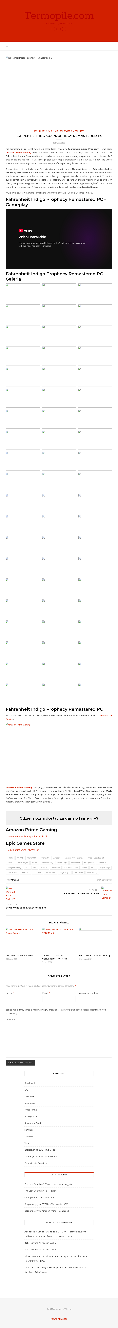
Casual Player (22, 863)
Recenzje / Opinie (48, 131)
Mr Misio (15, 879)
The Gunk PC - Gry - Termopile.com (45, 1267)
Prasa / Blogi (30, 1109)
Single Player (65, 872)
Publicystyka (30, 1116)
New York (56, 867)
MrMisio (44, 867)
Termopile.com (59, 16)
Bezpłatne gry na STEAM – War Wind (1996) (46, 1204)
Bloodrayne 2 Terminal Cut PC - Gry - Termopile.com (55, 1256)
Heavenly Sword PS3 (34, 1260)
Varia (26, 1143)
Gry (36, 131)
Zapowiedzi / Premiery (72, 131)
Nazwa (10, 993)
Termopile (78, 872)
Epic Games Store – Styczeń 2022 (24, 849)
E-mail (46, 993)
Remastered (13, 872)
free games (89, 863)
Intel (27, 867)
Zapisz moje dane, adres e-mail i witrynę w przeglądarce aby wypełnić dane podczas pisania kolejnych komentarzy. (56, 1011)
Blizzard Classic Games (20, 956)
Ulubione (28, 1136)
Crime (34, 863)
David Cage (62, 863)
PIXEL (93, 867)
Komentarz (11, 1019)
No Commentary (71, 867)
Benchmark (29, 1082)
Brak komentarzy (104, 879)
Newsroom (30, 1103)
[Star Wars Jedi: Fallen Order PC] (11, 894)
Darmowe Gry (47, 863)
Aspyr (10, 863)
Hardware (29, 1096)
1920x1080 (31, 858)
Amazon (56, 858)
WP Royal (67, 1309)
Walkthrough (92, 872)
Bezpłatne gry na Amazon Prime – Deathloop (46, 1210)
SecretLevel (50, 872)
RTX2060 (25, 872)
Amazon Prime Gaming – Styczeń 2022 (27, 836)
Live (35, 867)
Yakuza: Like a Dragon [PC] (94, 956)
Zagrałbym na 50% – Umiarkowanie (41, 1156)
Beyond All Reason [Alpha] (43, 1242)
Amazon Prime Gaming (18, 152)
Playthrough (105, 867)
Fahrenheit (75, 863)
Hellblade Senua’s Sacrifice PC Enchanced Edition (48, 1236)
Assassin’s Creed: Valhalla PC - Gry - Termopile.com (55, 1231)
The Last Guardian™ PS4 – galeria (41, 1190)
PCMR (84, 867)
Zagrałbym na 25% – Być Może (39, 1149)
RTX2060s (37, 872)
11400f (20, 858)
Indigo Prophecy (14, 867)
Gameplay (102, 863)
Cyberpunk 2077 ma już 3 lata (39, 1197)
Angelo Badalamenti (96, 858)
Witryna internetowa (89, 993)
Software (29, 1129)
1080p (10, 858)
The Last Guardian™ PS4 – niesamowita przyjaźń (48, 1184)
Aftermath (45, 858)
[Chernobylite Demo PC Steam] (106, 893)
